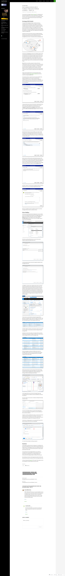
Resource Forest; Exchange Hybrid (27, 474)
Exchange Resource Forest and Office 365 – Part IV (29, 482)
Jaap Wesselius (4, 1)
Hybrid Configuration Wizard (27, 473)
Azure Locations (3, 30)
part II (35, 14)
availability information (26, 472)
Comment (40, 526)
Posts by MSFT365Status (4, 38)
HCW (35, 472)
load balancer (35, 473)
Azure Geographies (3, 29)
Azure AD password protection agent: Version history (4, 23)
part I (32, 14)
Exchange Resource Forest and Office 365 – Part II (29, 479)
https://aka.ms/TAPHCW (34, 73)
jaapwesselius (28, 505)
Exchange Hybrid (25, 5)
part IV (31, 460)
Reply (26, 501)
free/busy (32, 472)
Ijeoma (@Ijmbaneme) (27, 489)
